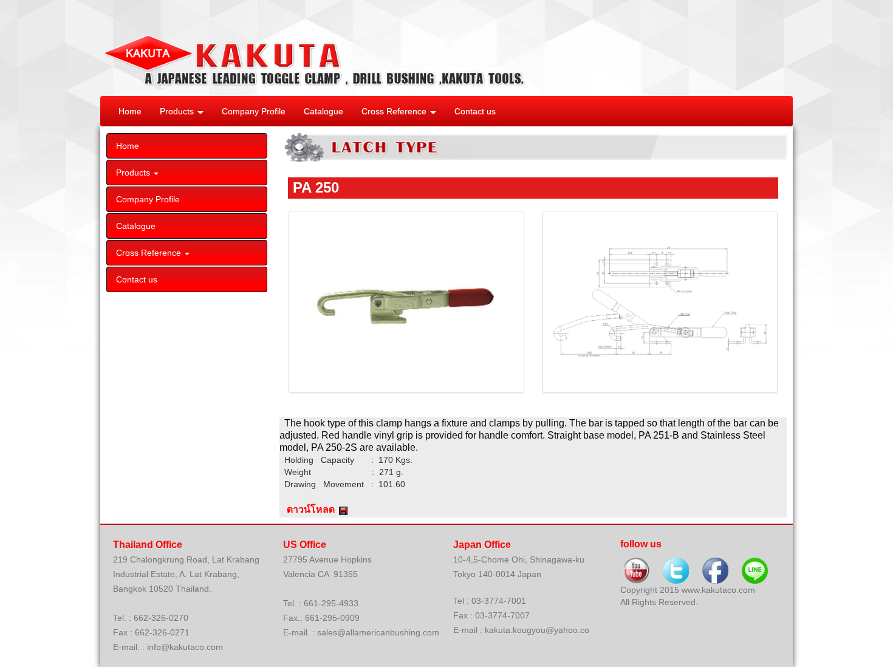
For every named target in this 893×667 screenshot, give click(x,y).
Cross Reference (395, 111)
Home (130, 111)
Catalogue (323, 111)
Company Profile (254, 111)
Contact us (475, 111)
